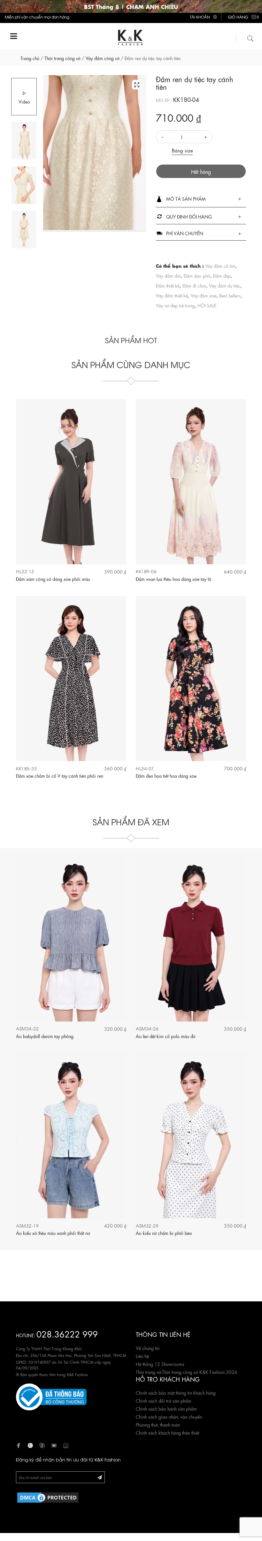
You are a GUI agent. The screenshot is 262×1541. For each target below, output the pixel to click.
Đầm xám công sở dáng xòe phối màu (53, 579)
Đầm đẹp (222, 275)
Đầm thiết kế (168, 285)
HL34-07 (145, 768)
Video (24, 101)
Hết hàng (201, 171)
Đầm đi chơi (194, 285)
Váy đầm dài (168, 275)
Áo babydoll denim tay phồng (44, 1036)
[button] (201, 199)
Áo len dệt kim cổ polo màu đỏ (166, 1036)
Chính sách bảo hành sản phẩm (166, 1408)
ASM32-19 (27, 1225)
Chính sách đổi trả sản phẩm (163, 1400)
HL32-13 (25, 571)
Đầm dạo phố (197, 275)
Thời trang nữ (148, 1372)
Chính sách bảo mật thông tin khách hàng (176, 1392)
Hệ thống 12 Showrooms (160, 1364)
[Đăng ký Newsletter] (100, 1477)
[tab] (201, 199)
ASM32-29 (147, 1225)
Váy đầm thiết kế (172, 295)
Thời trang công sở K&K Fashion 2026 (199, 1372)
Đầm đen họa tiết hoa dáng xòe (166, 775)
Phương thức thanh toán (158, 1424)
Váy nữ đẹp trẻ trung (175, 305)
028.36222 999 (67, 1333)
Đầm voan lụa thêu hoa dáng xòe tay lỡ (173, 579)
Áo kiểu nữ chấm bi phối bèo (164, 1233)
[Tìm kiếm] (250, 37)
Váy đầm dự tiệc (224, 285)
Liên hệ (142, 1356)
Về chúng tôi (148, 1348)
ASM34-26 (147, 1028)
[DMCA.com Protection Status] (48, 1496)
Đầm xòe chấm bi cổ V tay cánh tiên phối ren (59, 775)
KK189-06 (146, 571)
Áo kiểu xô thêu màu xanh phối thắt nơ (53, 1233)
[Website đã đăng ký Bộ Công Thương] (51, 1396)
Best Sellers (230, 295)
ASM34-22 (27, 1028)
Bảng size (182, 150)
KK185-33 (26, 768)
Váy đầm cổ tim (220, 265)
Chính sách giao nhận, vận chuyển (169, 1416)
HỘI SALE (206, 305)
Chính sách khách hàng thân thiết (167, 1432)
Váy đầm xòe (203, 295)
